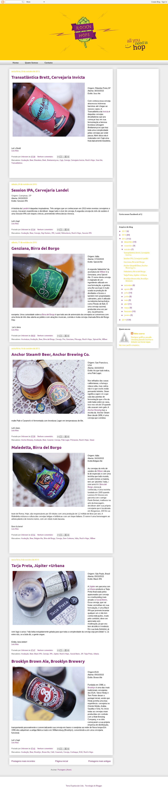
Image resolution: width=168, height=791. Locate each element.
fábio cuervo (139, 333)
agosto (127, 289)
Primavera (74, 440)
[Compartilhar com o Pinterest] (68, 156)
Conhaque (74, 752)
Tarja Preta (88, 654)
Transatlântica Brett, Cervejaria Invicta (48, 77)
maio (126, 300)
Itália (76, 538)
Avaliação (25, 160)
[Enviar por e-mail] (58, 156)
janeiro (127, 315)
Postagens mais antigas (99, 761)
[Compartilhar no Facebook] (65, 156)
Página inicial (61, 761)
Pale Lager (65, 440)
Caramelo (58, 752)
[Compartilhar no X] (63, 156)
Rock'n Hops (90, 160)
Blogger (99, 786)
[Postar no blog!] (60, 156)
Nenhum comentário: (45, 157)
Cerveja (67, 160)
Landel (25, 208)
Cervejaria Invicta (77, 160)
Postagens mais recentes (23, 761)
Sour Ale (99, 160)
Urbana (92, 589)
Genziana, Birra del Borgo (35, 248)
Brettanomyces (53, 160)
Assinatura (25, 339)
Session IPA (87, 233)
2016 (124, 235)
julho (126, 292)
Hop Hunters (46, 233)
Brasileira (37, 160)
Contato (48, 62)
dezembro (128, 242)
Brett (44, 160)
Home (16, 62)
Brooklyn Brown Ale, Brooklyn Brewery (48, 661)
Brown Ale (46, 752)
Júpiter (92, 586)
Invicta (105, 112)
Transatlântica (16, 163)
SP (82, 654)
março (127, 307)
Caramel (50, 440)
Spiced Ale (97, 339)
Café (52, 752)
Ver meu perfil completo (129, 345)
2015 (124, 238)
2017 (124, 231)
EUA (81, 752)
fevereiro (128, 311)
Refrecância (65, 233)
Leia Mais (15, 151)
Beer (31, 160)
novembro (128, 245)
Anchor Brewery (27, 440)
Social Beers (101, 600)
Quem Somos (31, 62)
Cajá (61, 160)
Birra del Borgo (48, 314)
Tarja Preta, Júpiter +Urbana (37, 565)
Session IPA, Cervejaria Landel (40, 190)
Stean (92, 440)
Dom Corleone (68, 538)
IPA (53, 233)
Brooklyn (37, 752)
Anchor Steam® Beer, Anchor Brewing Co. (50, 354)
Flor (63, 339)
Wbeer (100, 471)
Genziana (70, 339)
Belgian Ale (38, 538)
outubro (127, 249)
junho (126, 296)
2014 (124, 319)
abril (126, 304)
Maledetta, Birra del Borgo (36, 447)
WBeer (103, 272)
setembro (128, 285)
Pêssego (78, 339)
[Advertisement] (61, 172)
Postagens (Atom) (64, 770)
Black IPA (38, 654)
